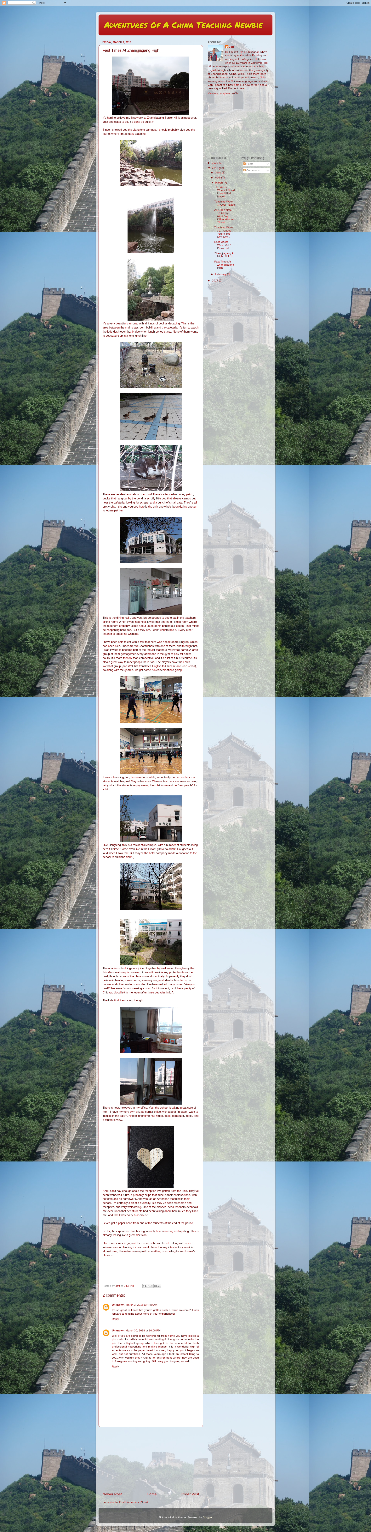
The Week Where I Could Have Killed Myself (224, 192)
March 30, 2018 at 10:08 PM (143, 1330)
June (218, 172)
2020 (215, 162)
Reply (115, 1319)
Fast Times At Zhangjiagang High (224, 264)
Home (152, 1494)
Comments (253, 170)
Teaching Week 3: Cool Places (224, 203)
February (221, 274)
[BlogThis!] (148, 1286)
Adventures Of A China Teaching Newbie (183, 24)
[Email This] (144, 1286)
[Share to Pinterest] (159, 1286)
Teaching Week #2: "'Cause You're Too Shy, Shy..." (223, 232)
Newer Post (112, 1494)
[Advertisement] (150, 1459)
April (218, 177)
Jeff (231, 46)
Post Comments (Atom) (133, 1502)
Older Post (190, 1494)
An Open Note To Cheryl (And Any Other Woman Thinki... (224, 216)
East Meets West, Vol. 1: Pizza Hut (223, 245)
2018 (215, 168)
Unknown (118, 1304)
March (219, 182)
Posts (249, 163)
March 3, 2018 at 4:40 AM (141, 1304)
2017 (215, 280)
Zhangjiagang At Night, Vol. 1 (224, 255)
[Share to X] (152, 1286)
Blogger (207, 1517)
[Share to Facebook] (155, 1286)
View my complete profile (223, 93)
